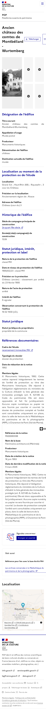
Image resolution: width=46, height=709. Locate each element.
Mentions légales (8, 698)
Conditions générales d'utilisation (14, 700)
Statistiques (35, 688)
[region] (23, 610)
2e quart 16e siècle (11, 227)
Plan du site (23, 692)
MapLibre (7, 622)
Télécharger (34, 39)
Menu (42, 3)
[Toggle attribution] (41, 622)
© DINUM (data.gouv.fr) (23, 622)
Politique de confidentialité (25, 698)
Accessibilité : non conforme (12, 683)
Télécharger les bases (19, 688)
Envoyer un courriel (26, 538)
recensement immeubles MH (16, 350)
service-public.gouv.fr (26, 670)
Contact (30, 683)
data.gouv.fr (28, 676)
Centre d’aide (10, 692)
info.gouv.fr (7, 670)
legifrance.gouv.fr (10, 676)
